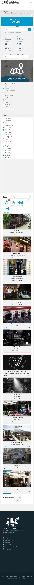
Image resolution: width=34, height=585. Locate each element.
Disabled (13, 205)
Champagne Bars (10, 123)
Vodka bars (8, 155)
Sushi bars (8, 150)
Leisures (9, 48)
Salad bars (8, 143)
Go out (22, 44)
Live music (8, 132)
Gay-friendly (7, 212)
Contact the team (24, 576)
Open (7, 203)
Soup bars (8, 146)
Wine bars (8, 157)
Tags (5, 115)
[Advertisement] (14, 179)
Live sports (8, 134)
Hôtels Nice (8, 544)
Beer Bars (8, 121)
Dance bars (8, 127)
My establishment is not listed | (20, 577)
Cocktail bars (9, 125)
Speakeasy (8, 148)
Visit (22, 39)
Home (6, 538)
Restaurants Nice (9, 542)
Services (9, 39)
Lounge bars (8, 137)
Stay (22, 48)
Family (21, 205)
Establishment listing (10, 540)
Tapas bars (8, 153)
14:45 (10, 84)
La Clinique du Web (17, 530)
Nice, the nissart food (11, 547)
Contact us (8, 549)
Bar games (8, 118)
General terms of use (12, 576)
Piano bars (8, 139)
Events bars (8, 130)
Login (25, 578)
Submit (29, 29)
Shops (8, 44)
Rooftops (8, 141)
